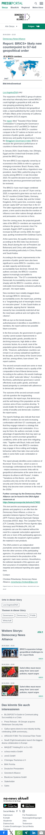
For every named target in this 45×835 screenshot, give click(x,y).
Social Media (28, 826)
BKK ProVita (9, 764)
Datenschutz (8, 824)
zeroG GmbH (9, 756)
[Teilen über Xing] (26, 832)
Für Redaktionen (29, 815)
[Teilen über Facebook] (4, 832)
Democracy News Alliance (14, 39)
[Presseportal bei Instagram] (23, 811)
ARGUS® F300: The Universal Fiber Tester (22, 736)
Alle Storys (10, 26)
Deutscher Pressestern (14, 769)
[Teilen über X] (11, 832)
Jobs (24, 821)
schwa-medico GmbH (13, 752)
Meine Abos (38, 8)
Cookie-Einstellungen (12, 826)
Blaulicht (15, 8)
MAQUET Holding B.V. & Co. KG (18, 747)
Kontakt (6, 818)
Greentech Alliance (12, 773)
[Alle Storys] (22, 21)
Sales (6, 786)
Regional (25, 8)
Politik (33, 615)
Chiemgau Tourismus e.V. (15, 760)
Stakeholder (9, 781)
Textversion (27, 824)
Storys (5, 8)
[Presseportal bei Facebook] (16, 811)
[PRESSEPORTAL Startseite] (12, 3)
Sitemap (6, 829)
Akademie (7, 821)
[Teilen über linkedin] (34, 832)
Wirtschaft (7, 621)
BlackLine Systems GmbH (15, 777)
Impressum (8, 815)
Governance (8, 615)
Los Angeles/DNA (10, 92)
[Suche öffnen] (36, 3)
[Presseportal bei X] (19, 811)
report (9, 121)
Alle (39, 632)
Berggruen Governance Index (18, 141)
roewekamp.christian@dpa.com (24, 582)
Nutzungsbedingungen (32, 818)
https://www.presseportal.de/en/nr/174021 (21, 502)
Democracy (22, 615)
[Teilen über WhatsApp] (19, 832)
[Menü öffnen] (41, 3)
